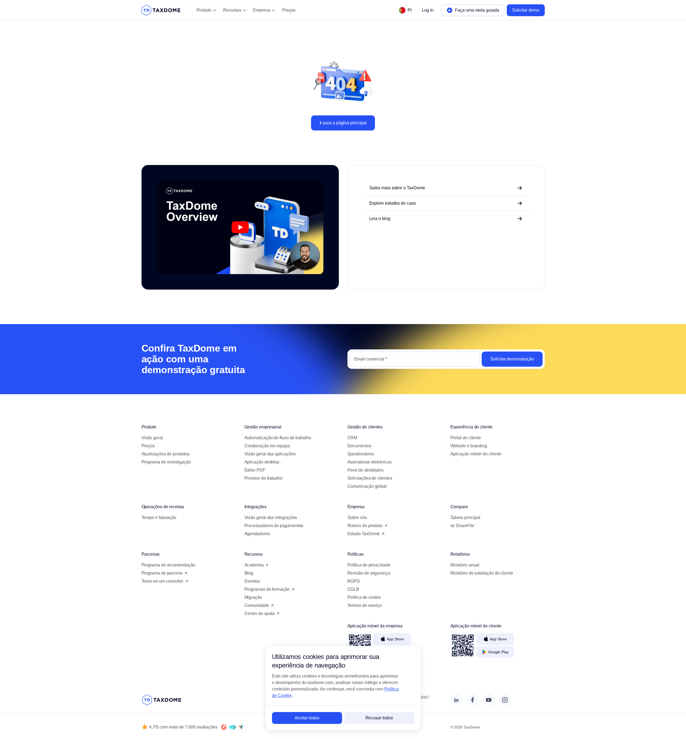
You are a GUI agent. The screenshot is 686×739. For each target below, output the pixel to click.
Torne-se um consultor (162, 581)
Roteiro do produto (365, 525)
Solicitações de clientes (369, 478)
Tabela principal (465, 517)
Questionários (360, 454)
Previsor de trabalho (263, 478)
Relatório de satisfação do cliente (481, 573)
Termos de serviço (364, 605)
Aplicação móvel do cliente (475, 454)
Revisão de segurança (368, 573)
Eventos (252, 581)
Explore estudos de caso (392, 203)
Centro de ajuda (259, 613)
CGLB (353, 589)
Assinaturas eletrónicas (369, 462)
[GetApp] (232, 727)
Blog (248, 573)
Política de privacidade (369, 565)
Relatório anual (465, 565)
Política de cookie (364, 597)
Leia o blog (379, 218)
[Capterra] (240, 727)
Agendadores (257, 533)
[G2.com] (224, 727)
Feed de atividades (365, 470)
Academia (254, 565)
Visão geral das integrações (270, 517)
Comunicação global (367, 486)
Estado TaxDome (363, 533)
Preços (289, 10)
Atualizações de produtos (165, 454)
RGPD (353, 581)
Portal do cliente (465, 437)
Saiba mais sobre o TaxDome (397, 187)
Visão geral (152, 437)
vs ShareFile (462, 525)
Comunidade (256, 605)
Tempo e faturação (159, 517)
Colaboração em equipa (267, 446)
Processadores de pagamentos (274, 525)
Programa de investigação (166, 462)
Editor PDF (255, 470)
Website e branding (468, 446)
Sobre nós (357, 517)
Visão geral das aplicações (270, 454)
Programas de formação (267, 589)
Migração (253, 597)
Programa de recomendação (168, 565)
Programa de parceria (162, 573)
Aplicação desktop (262, 462)
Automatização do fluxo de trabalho (277, 437)
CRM (352, 437)
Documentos (359, 446)
